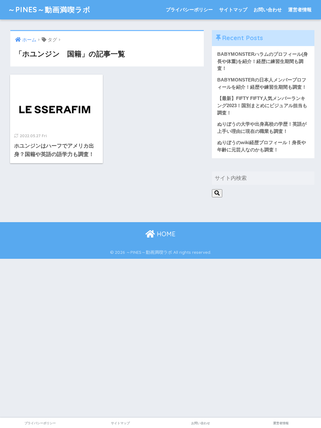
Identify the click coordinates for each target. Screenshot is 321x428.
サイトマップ (233, 9)
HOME (165, 234)
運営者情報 (300, 9)
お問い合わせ (268, 9)
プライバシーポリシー (189, 9)
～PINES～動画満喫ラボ (49, 9)
